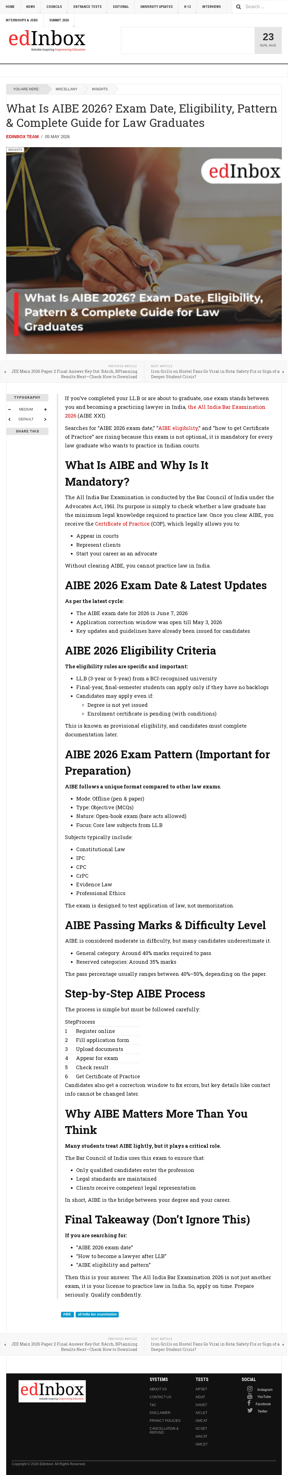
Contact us (160, 1397)
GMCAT (201, 1421)
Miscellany (66, 89)
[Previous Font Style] (9, 419)
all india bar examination (97, 1314)
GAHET (201, 1405)
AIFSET (201, 1389)
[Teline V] (47, 40)
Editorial (121, 7)
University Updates (156, 7)
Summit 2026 (59, 20)
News (30, 7)
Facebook (263, 1404)
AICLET (201, 1413)
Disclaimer (160, 1413)
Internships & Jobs (22, 20)
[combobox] (260, 6)
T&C (153, 1405)
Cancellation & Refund (164, 1430)
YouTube (264, 1397)
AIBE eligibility (178, 428)
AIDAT (200, 1397)
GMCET (201, 1444)
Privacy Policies (165, 1421)
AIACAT (201, 1436)
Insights (100, 89)
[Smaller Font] (9, 409)
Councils (54, 7)
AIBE (67, 1314)
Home (10, 7)
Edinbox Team (22, 137)
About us (158, 1389)
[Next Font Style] (45, 419)
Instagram (265, 1390)
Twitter (262, 1411)
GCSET (201, 1429)
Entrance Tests (87, 7)
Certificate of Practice (122, 523)
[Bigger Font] (45, 409)
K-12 (187, 7)
